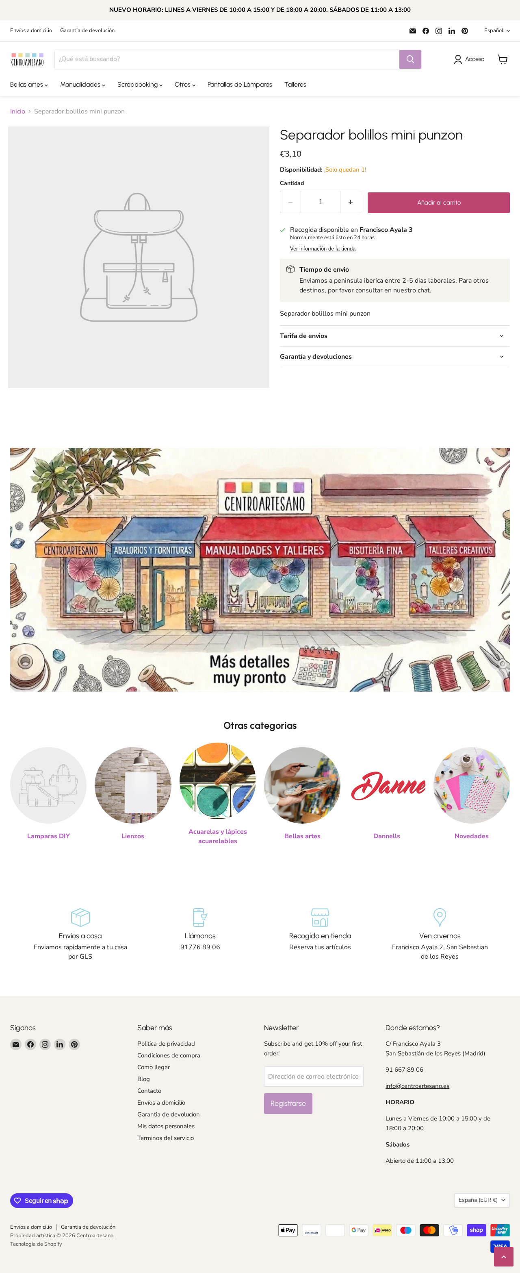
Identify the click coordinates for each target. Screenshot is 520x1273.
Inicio (17, 111)
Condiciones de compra (168, 1055)
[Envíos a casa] (80, 934)
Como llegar (153, 1067)
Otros (183, 84)
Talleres (295, 84)
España (478, 1200)
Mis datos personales (166, 1126)
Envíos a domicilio (31, 31)
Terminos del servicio (165, 1138)
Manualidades (81, 84)
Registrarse (288, 1103)
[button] (471, 59)
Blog (143, 1079)
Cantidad (292, 183)
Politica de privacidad (166, 1044)
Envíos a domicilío (161, 1103)
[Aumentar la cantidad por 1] (350, 202)
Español (493, 30)
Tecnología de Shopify (36, 1244)
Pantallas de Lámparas (240, 84)
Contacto (149, 1091)
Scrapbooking (138, 84)
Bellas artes (27, 84)
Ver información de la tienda (322, 249)
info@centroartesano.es (417, 1086)
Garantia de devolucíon (168, 1114)
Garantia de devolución (87, 31)
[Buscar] (410, 59)
